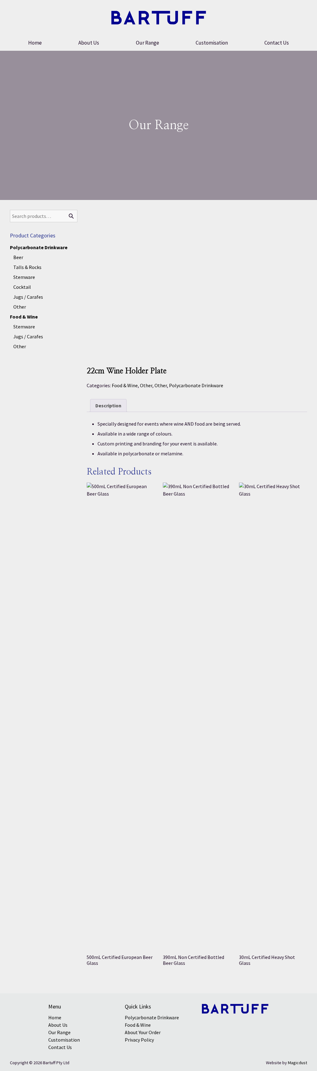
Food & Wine (125, 385)
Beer (18, 257)
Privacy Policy (139, 1040)
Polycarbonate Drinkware (196, 385)
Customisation (212, 42)
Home (35, 42)
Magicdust (297, 1062)
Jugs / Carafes (28, 297)
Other (146, 385)
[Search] (71, 216)
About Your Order (143, 1032)
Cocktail (22, 287)
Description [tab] (108, 405)
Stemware (24, 277)
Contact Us (276, 42)
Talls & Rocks (27, 267)
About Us (88, 42)
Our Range (147, 42)
